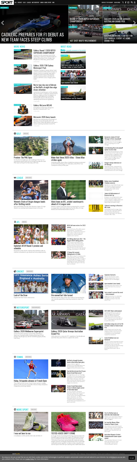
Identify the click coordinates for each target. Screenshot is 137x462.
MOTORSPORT (17, 50)
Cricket (20, 2)
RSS (78, 454)
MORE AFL (24, 222)
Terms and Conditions (104, 454)
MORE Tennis (28, 357)
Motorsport (35, 2)
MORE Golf (26, 133)
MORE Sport (33, 409)
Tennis (19, 357)
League (29, 2)
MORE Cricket (29, 271)
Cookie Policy (29, 459)
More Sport (47, 2)
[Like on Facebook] (125, 2)
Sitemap (83, 454)
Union (42, 2)
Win (53, 2)
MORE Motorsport (36, 307)
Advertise (122, 454)
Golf (24, 2)
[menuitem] (7, 2)
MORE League (28, 177)
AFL (16, 2)
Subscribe (117, 2)
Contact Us (115, 454)
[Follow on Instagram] (128, 2)
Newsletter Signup (107, 2)
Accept (132, 458)
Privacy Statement (91, 454)
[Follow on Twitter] (123, 2)
